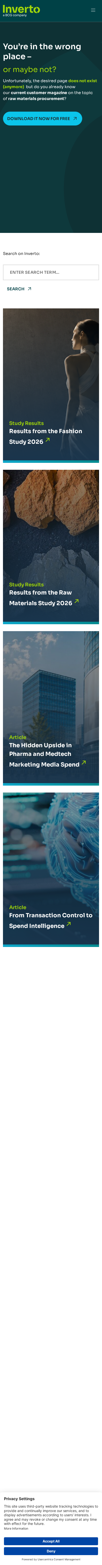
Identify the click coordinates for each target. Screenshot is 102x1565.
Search (16, 289)
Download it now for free (38, 118)
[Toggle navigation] (93, 11)
